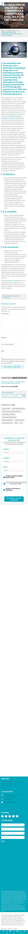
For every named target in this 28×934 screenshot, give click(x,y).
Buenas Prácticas (12, 296)
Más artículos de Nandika (8, 386)
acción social (6, 408)
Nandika (14, 377)
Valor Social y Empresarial (8, 783)
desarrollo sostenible (8, 24)
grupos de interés (20, 24)
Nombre (4, 337)
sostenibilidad (6, 297)
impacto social (14, 26)
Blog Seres (4, 788)
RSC (16, 423)
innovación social (7, 423)
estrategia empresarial (9, 417)
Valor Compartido (5, 786)
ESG (15, 24)
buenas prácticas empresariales (11, 411)
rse (21, 423)
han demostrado (16, 84)
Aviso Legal (3, 928)
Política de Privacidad (12, 928)
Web (2, 351)
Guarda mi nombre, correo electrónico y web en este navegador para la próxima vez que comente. (13, 361)
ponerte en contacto (13, 280)
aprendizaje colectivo (18, 408)
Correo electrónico (7, 344)
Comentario (5, 313)
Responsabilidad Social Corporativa (10, 781)
